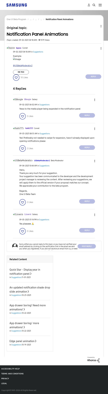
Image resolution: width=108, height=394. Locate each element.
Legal (4, 383)
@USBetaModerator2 (22, 65)
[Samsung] (16, 5)
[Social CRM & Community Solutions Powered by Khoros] (93, 359)
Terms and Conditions (12, 374)
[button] (96, 48)
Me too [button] (21, 72)
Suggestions (38, 52)
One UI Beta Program (16, 19)
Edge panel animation (22, 341)
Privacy (5, 378)
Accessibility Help (10, 369)
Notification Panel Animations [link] (59, 19)
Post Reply (87, 246)
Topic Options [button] (96, 26)
